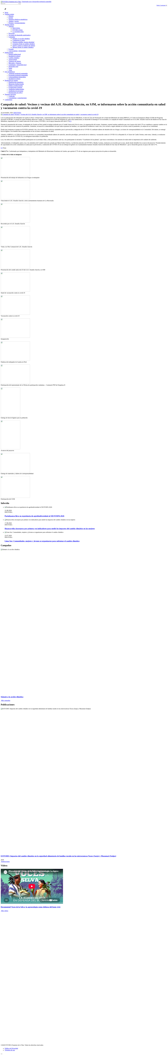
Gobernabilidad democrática (17, 77)
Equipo (11, 17)
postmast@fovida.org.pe (8, 999)
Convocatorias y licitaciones (17, 51)
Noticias (11, 26)
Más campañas (5, 700)
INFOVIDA (16, 28)
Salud (10, 68)
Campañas (12, 37)
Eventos (11, 49)
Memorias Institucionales (16, 84)
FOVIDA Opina (17, 30)
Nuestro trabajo (9, 24)
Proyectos (12, 33)
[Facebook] (1, 9)
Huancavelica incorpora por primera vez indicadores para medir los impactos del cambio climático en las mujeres (50, 529)
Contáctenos (8, 99)
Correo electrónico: (7, 1034)
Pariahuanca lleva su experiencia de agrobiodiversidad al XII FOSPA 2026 (34, 516)
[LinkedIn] (3, 9)
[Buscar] (20, 4)
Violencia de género (15, 61)
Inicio (6, 12)
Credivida (12, 96)
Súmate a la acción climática (21, 38)
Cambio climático (14, 58)
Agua (10, 70)
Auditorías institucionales (16, 89)
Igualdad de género (14, 56)
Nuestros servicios (10, 94)
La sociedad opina (18, 31)
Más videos (4, 911)
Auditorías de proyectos (16, 91)
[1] (70, 121)
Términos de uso (10, 1050)
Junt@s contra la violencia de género (23, 45)
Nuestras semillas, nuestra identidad (23, 42)
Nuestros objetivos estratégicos (18, 19)
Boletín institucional (15, 54)
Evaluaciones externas (15, 87)
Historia (11, 16)
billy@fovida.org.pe (7, 1014)
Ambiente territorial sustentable (18, 73)
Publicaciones (9, 52)
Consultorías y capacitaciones (18, 98)
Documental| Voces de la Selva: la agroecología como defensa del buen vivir (30, 907)
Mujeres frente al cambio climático (23, 47)
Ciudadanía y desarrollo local (17, 65)
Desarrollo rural (13, 66)
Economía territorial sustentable (18, 75)
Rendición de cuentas (11, 80)
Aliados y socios (14, 21)
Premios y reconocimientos (17, 23)
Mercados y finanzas (15, 63)
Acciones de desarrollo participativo (20, 35)
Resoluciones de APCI (15, 92)
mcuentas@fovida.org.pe (8, 997)
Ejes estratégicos (10, 72)
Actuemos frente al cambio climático (23, 44)
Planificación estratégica (16, 82)
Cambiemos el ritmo (18, 40)
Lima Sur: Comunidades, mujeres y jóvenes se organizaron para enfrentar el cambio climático (42, 541)
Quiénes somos (9, 14)
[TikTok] (5, 9)
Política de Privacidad (11, 1048)
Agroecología (13, 59)
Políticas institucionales (16, 85)
